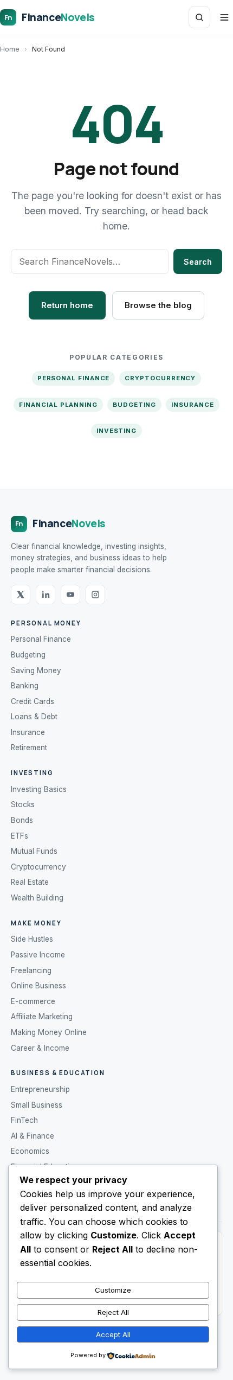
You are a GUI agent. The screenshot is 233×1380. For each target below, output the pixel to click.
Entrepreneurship (40, 1089)
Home (10, 49)
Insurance (192, 404)
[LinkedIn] (45, 594)
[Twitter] (20, 594)
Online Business (38, 985)
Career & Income (40, 1048)
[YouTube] (70, 594)
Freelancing (31, 970)
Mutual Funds (34, 851)
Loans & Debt (34, 716)
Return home (67, 305)
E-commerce (33, 1001)
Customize (113, 1290)
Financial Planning (58, 404)
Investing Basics (39, 789)
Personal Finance (73, 378)
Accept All (113, 1334)
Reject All (113, 1312)
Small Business (36, 1105)
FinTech (24, 1120)
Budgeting (134, 404)
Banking (24, 685)
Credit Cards (32, 701)
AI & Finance (32, 1136)
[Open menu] (224, 17)
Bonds (22, 820)
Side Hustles (32, 939)
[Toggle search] (199, 17)
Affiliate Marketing (42, 1016)
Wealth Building (37, 897)
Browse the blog (158, 305)
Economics (30, 1151)
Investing (116, 431)
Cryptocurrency (160, 378)
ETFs (19, 836)
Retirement (29, 747)
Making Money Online (49, 1032)
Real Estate (30, 882)
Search (198, 261)
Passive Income (38, 954)
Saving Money (36, 670)
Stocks (23, 804)
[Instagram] (95, 594)
